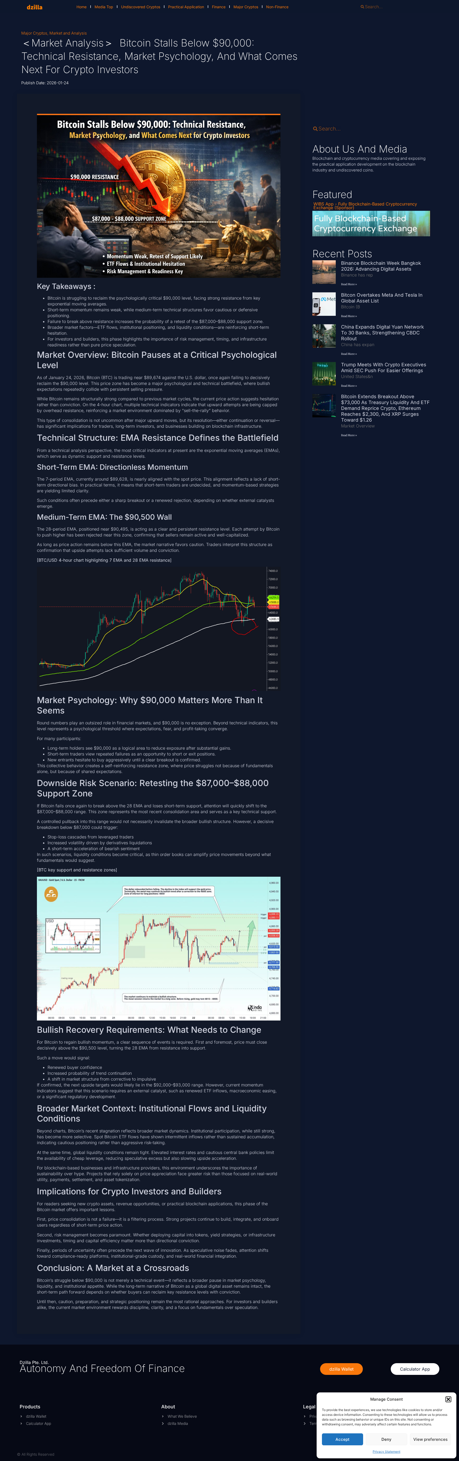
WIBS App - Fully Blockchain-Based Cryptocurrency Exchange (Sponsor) (365, 205)
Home (81, 7)
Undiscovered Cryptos (140, 7)
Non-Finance (277, 7)
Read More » (349, 284)
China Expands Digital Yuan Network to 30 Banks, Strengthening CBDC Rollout (382, 332)
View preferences (430, 1439)
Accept (342, 1439)
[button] (448, 1399)
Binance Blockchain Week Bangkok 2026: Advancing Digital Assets (381, 266)
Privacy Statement (386, 1452)
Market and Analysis (68, 33)
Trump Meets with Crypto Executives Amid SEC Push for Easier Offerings (383, 367)
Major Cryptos (245, 7)
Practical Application (186, 7)
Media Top (104, 7)
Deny (386, 1439)
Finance (219, 7)
